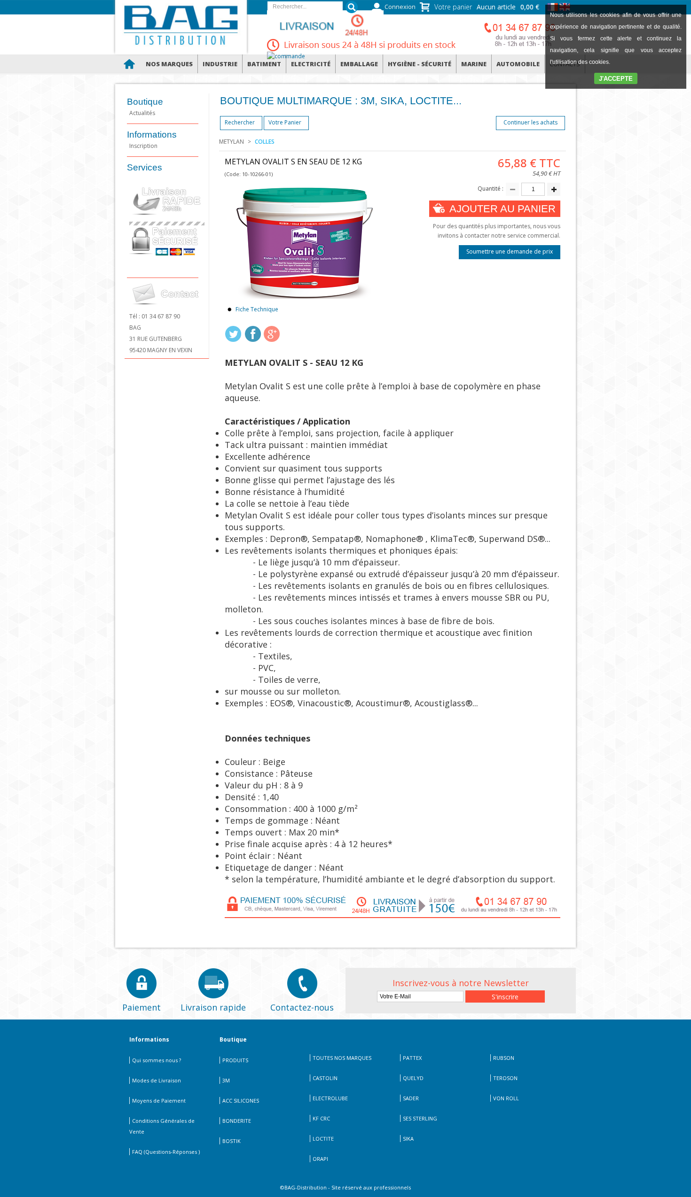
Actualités (142, 113)
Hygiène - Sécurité (419, 64)
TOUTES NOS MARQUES (342, 1057)
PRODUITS (235, 1060)
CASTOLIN (325, 1077)
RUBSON (503, 1057)
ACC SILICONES (240, 1100)
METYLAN (231, 142)
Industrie (220, 64)
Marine (474, 64)
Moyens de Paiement (159, 1100)
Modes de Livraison (156, 1080)
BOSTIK (231, 1140)
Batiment (264, 64)
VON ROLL (506, 1098)
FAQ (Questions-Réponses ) (166, 1151)
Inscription (143, 146)
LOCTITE (323, 1138)
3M (226, 1080)
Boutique (145, 102)
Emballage (359, 64)
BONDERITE (236, 1120)
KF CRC (321, 1118)
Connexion (400, 7)
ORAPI (320, 1158)
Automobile (518, 64)
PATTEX (412, 1057)
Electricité (310, 64)
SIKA (408, 1138)
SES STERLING (420, 1118)
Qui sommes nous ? (156, 1060)
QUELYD (413, 1077)
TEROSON (505, 1077)
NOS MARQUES (169, 64)
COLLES (265, 142)
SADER (411, 1098)
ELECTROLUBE (330, 1098)
